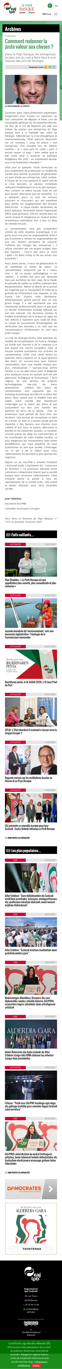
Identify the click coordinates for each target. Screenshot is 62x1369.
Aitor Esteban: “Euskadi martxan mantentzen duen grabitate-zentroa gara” (31, 951)
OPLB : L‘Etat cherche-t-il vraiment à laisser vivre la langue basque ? (31, 731)
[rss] (45, 67)
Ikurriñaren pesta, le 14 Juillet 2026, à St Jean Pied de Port (31, 683)
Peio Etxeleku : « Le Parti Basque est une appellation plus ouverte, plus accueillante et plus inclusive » (30, 583)
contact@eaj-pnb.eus (32, 1310)
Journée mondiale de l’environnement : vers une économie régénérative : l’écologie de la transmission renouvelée (29, 634)
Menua (46, 14)
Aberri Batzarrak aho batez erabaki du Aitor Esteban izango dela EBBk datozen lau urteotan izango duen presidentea (29, 1055)
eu (56, 5)
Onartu (36, 1365)
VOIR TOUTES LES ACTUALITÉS (19, 837)
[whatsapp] (49, 67)
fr (50, 5)
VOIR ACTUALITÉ (16, 571)
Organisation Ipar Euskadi (31, 1290)
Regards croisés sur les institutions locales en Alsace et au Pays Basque (28, 779)
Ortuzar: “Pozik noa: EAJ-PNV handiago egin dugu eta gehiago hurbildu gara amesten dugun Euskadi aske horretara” (31, 1106)
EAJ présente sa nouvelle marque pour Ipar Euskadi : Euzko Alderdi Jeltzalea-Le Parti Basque (30, 827)
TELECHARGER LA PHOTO (18, 106)
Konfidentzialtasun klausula (31, 1333)
